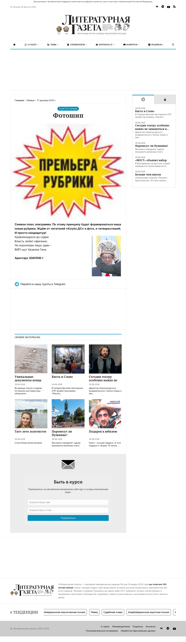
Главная (19, 100)
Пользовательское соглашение (102, 630)
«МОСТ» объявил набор (151, 160)
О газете (105, 626)
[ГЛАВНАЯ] (14, 44)
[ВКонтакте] (156, 7)
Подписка (138, 626)
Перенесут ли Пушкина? (151, 145)
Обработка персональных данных (138, 630)
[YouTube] (168, 7)
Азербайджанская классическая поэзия (53, 612)
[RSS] (174, 7)
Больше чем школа (148, 174)
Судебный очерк (104, 612)
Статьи (30, 100)
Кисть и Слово (144, 111)
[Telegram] (162, 7)
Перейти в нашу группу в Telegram (42, 284)
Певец (85, 612)
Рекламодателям (121, 626)
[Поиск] (173, 44)
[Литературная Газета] (93, 25)
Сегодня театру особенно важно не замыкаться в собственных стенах (152, 127)
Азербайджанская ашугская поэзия (140, 612)
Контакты (150, 626)
